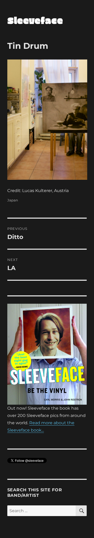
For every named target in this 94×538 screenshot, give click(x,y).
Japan (12, 200)
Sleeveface (35, 20)
